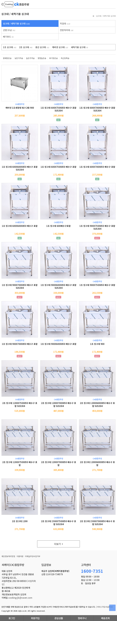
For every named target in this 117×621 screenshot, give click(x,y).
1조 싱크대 (9, 47)
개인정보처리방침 (8, 556)
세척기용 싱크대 (79, 47)
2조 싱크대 (25, 47)
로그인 (12, 618)
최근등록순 (65, 58)
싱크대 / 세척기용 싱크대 (16, 23)
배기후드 (8, 36)
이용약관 (20, 556)
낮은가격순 (19, 58)
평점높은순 (42, 58)
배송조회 (105, 618)
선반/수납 (9, 30)
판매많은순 (7, 58)
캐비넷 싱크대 (60, 47)
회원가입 (35, 618)
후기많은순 (53, 58)
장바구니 (82, 618)
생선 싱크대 (42, 47)
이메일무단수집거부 (32, 556)
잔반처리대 (66, 30)
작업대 (65, 23)
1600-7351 (92, 571)
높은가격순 (30, 58)
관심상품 (58, 618)
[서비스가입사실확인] (104, 606)
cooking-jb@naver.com (20, 597)
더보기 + (58, 544)
